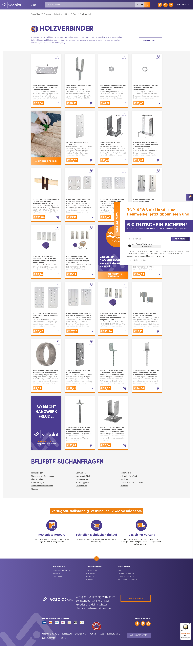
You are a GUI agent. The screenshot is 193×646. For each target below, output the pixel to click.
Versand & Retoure (50, 634)
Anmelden (181, 5)
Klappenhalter (37, 479)
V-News (117, 222)
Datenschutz (80, 634)
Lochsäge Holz (82, 479)
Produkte (56, 573)
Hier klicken (147, 247)
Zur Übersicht (149, 41)
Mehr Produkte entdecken (127, 580)
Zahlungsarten (49, 638)
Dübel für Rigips (38, 482)
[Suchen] (147, 4)
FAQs (119, 570)
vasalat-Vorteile (91, 570)
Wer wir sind (134, 598)
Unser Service (124, 566)
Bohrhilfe (124, 486)
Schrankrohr (81, 473)
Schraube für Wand (129, 476)
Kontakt (93, 634)
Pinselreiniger (37, 473)
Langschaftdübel (83, 476)
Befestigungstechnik (50, 14)
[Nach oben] (96, 558)
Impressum (67, 634)
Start (33, 14)
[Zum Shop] (189, 5)
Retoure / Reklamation (126, 577)
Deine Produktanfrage (126, 573)
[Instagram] (171, 5)
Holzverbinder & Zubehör (69, 14)
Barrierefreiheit (114, 634)
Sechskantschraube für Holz (132, 482)
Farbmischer (126, 473)
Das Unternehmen (94, 566)
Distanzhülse (81, 486)
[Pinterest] (165, 5)
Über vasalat (90, 573)
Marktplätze (90, 580)
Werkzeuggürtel (82, 482)
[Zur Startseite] (11, 5)
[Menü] (189, 624)
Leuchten (124, 479)
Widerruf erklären (138, 635)
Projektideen (57, 577)
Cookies (62, 638)
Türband (34, 489)
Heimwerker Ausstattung (62, 570)
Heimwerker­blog (60, 566)
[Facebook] (160, 5)
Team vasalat (90, 577)
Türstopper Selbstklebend (42, 486)
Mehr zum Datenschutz (155, 256)
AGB (102, 634)
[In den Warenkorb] (91, 103)
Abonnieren (180, 239)
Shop (38, 14)
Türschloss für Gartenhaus (42, 476)
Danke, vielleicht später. (137, 260)
